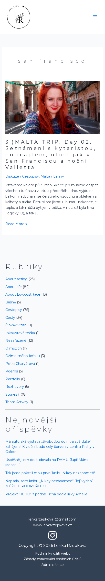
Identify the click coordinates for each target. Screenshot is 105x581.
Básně (10, 302)
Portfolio (12, 379)
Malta (45, 176)
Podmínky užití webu (53, 553)
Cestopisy (30, 176)
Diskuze (12, 176)
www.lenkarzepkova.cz (52, 525)
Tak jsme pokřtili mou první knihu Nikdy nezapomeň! (50, 473)
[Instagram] (52, 535)
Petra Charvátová (20, 363)
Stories (11, 394)
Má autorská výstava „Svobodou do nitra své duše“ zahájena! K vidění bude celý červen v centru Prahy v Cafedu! (49, 446)
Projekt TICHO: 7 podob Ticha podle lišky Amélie (46, 494)
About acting (16, 279)
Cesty (10, 317)
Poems (11, 371)
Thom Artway (16, 402)
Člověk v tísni (16, 325)
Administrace (53, 564)
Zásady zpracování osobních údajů (53, 559)
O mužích (13, 348)
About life (13, 287)
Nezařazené (15, 340)
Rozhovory (14, 386)
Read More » (16, 223)
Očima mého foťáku (22, 356)
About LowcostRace (22, 294)
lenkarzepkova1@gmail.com (52, 519)
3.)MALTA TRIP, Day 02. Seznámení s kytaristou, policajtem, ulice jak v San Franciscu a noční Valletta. (50, 154)
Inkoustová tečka (20, 333)
